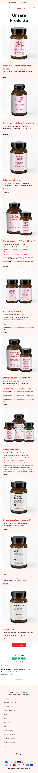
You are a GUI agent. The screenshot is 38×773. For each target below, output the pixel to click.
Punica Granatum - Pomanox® (17, 520)
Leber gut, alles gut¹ (12, 180)
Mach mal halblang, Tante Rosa (17, 66)
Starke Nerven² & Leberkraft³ (16, 378)
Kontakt (6, 718)
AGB (5, 726)
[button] (3, 8)
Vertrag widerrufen (9, 734)
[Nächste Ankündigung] (35, 3)
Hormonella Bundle (12, 449)
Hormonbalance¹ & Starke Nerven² (19, 241)
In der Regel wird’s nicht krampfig (18, 123)
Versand (6, 714)
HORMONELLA (16, 768)
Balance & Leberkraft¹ (13, 311)
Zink (5, 574)
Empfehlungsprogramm (10, 702)
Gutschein (6, 706)
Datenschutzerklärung (10, 738)
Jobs (5, 746)
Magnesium (8, 629)
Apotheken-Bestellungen (11, 742)
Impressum (7, 722)
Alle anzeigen (19, 645)
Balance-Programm (9, 710)
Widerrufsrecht (8, 730)
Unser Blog (7, 698)
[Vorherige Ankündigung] (3, 3)
